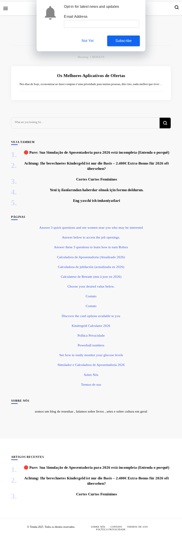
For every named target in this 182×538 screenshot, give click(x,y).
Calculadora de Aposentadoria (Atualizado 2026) (91, 257)
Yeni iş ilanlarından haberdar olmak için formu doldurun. (96, 190)
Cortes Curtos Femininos (96, 179)
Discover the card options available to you (91, 316)
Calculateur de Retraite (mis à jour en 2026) (91, 276)
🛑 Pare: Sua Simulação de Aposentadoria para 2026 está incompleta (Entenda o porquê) (96, 152)
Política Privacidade (91, 335)
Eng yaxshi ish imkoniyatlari (96, 201)
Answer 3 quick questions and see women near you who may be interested (91, 227)
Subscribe (123, 41)
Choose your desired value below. (91, 286)
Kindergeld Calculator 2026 (91, 326)
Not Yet (87, 41)
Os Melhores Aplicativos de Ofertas (91, 75)
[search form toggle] (177, 8)
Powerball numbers (91, 345)
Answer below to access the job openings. (91, 237)
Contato (91, 296)
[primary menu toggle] (5, 8)
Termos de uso (91, 384)
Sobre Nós (91, 375)
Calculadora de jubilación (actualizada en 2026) (91, 267)
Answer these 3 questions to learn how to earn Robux (91, 247)
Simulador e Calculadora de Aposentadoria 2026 (91, 365)
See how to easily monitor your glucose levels (91, 355)
